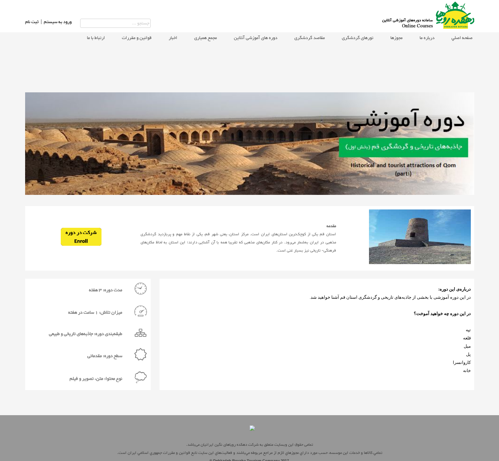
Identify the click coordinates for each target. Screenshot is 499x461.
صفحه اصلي (462, 38)
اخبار (173, 38)
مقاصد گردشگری (309, 38)
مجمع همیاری (205, 38)
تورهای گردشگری (357, 38)
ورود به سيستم (58, 22)
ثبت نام (32, 22)
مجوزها (396, 38)
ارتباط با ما (96, 38)
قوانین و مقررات (137, 38)
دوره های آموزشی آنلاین (255, 38)
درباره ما (427, 38)
